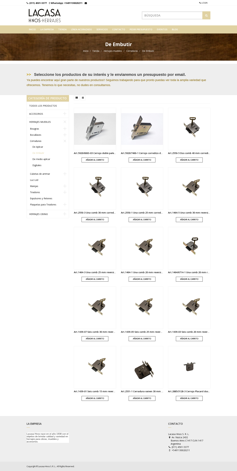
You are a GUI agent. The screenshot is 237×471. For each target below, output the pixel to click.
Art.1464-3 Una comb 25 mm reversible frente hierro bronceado (109, 272)
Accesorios (36, 113)
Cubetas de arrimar (40, 173)
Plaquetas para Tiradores (43, 204)
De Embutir (148, 50)
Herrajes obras (38, 214)
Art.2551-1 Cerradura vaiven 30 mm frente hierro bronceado (155, 391)
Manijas (34, 186)
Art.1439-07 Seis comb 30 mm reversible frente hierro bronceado (110, 331)
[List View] (83, 97)
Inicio (86, 50)
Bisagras (34, 128)
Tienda (95, 50)
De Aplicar (37, 146)
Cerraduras (132, 50)
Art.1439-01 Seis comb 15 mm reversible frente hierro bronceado (110, 391)
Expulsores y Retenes (41, 198)
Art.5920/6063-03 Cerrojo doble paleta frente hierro (103, 153)
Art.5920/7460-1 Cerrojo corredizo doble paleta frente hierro (155, 153)
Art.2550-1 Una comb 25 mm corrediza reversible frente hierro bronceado (162, 212)
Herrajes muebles (113, 50)
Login (204, 2)
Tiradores (35, 192)
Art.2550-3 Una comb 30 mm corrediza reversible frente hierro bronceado (115, 212)
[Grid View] (76, 97)
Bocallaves (35, 134)
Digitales (36, 165)
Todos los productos (43, 105)
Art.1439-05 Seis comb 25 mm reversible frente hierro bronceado (157, 331)
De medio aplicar (41, 159)
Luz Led (34, 179)
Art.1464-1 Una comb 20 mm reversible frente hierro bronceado (157, 272)
